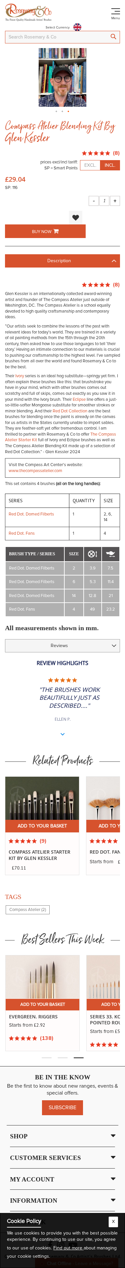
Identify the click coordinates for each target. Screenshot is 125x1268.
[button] (57, 110)
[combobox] (62, 37)
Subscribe (62, 1107)
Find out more (68, 1248)
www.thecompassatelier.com (35, 471)
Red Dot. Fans (22, 533)
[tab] (62, 261)
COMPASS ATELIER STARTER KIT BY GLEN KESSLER (39, 855)
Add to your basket (42, 826)
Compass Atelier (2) (27, 910)
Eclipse (79, 399)
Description (59, 261)
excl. (90, 165)
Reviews (59, 645)
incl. (110, 165)
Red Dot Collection (70, 411)
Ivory (19, 376)
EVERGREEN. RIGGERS (33, 1017)
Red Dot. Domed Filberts (31, 514)
